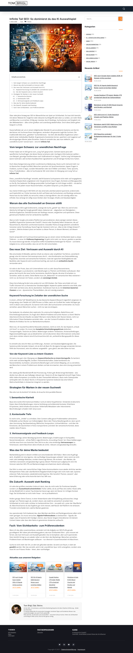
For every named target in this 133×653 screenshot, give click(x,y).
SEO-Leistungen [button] (14, 9)
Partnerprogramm (45, 630)
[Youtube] (68, 644)
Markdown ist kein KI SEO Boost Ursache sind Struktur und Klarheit (72, 582)
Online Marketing (92, 44)
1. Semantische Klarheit (24, 96)
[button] (79, 77)
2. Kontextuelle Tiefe (22, 98)
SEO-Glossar (90, 55)
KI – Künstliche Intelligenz (95, 38)
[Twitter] (59, 644)
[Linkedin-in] (64, 644)
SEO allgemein (91, 48)
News (29, 21)
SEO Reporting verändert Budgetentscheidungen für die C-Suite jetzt (107, 136)
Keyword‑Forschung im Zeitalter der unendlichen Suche (34, 89)
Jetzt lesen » (16, 587)
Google (88, 34)
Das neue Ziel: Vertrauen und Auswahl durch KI (29, 87)
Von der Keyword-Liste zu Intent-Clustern (29, 92)
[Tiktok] (73, 644)
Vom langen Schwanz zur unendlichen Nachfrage (30, 83)
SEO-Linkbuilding (92, 58)
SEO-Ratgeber (39, 9)
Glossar (51, 9)
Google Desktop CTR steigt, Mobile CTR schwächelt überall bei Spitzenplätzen (54, 582)
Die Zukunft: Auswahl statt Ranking (25, 105)
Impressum (81, 649)
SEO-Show (62, 9)
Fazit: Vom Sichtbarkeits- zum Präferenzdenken (29, 107)
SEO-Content (90, 51)
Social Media (90, 61)
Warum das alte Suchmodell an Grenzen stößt (29, 85)
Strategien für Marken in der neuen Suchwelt (28, 94)
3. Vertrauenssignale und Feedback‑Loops (29, 101)
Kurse (75, 630)
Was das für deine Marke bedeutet (25, 103)
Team (28, 9)
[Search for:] (104, 19)
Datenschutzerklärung (68, 649)
